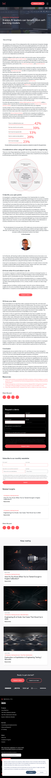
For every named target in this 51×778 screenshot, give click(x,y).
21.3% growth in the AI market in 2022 (17, 59)
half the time (32, 80)
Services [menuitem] (3, 722)
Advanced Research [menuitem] (6, 727)
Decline (41, 772)
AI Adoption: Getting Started (11, 17)
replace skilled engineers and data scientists (30, 102)
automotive (24, 63)
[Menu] (47, 3)
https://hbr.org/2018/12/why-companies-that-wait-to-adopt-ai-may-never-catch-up (25, 387)
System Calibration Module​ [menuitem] (8, 717)
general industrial (40, 63)
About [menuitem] (3, 735)
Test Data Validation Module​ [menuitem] (8, 712)
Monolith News (24, 614)
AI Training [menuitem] (4, 729)
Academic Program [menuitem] (6, 739)
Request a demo (17, 680)
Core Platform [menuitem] (4, 710)
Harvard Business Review (17, 113)
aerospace (30, 63)
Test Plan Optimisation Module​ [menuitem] (8, 714)
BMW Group (27, 84)
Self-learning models (16, 70)
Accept (31, 772)
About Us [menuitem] (3, 737)
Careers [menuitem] (3, 741)
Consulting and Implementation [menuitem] (9, 725)
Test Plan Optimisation (26, 655)
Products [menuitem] (3, 708)
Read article (7, 501)
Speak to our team (34, 680)
